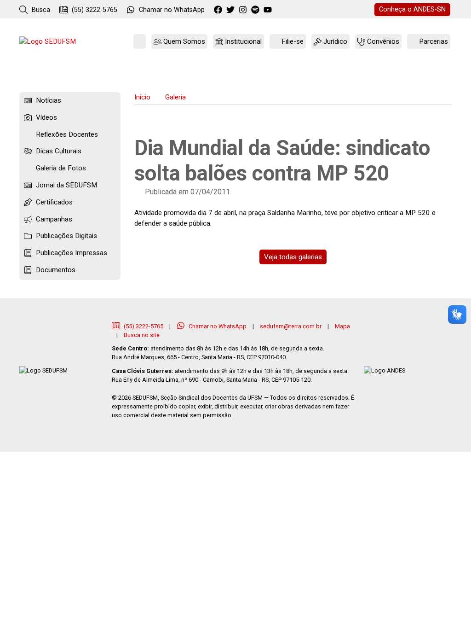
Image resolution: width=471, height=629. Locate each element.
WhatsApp (172, 10)
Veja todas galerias (293, 257)
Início (142, 97)
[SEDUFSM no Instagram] (244, 10)
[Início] (140, 41)
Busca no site (142, 335)
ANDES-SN (412, 9)
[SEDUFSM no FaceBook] (219, 10)
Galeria (175, 97)
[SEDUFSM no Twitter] (231, 10)
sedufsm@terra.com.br (291, 326)
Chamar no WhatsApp (217, 326)
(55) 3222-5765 (93, 10)
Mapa (342, 326)
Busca (40, 10)
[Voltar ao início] (47, 41)
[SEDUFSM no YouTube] (256, 10)
